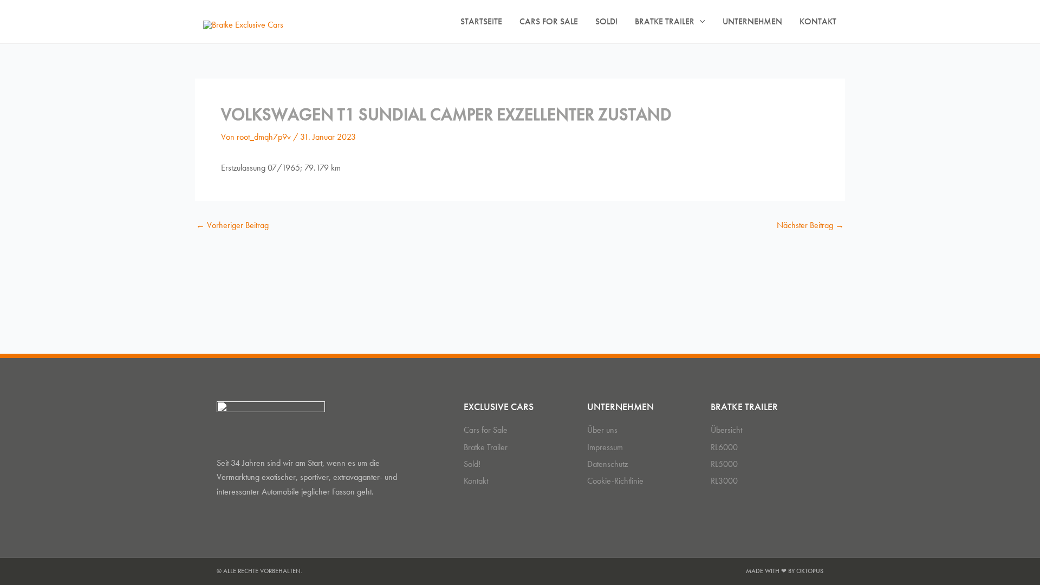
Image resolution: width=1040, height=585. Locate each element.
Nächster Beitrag (810, 225)
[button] (699, 21)
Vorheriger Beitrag (232, 225)
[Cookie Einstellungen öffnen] (24, 571)
